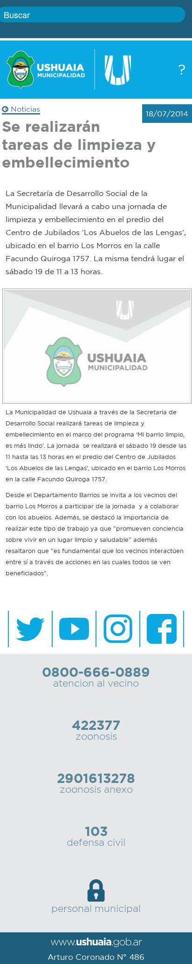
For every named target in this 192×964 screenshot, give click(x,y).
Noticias (24, 109)
